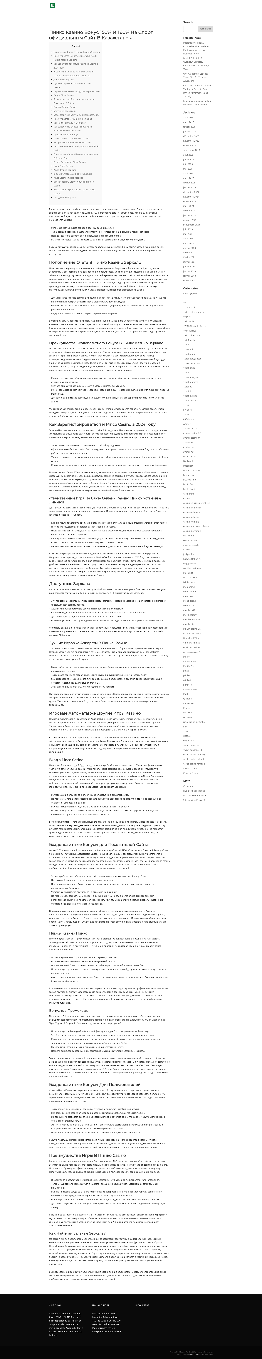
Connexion (188, 786)
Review (186, 708)
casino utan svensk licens (196, 526)
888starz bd (189, 419)
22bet (186, 405)
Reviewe (187, 712)
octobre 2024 (189, 201)
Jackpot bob (189, 554)
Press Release (190, 689)
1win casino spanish (193, 312)
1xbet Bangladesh (192, 358)
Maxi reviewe (190, 577)
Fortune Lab (193, 1354)
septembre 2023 (191, 224)
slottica (187, 735)
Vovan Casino (190, 768)
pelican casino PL (192, 652)
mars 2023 (188, 243)
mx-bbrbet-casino (192, 633)
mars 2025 (188, 178)
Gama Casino (190, 540)
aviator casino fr (191, 437)
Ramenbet (188, 703)
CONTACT (208, 6)
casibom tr (188, 493)
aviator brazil (190, 428)
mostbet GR (189, 610)
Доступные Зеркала (64, 79)
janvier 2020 (189, 271)
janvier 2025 (189, 187)
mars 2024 (188, 205)
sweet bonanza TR (192, 749)
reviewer (187, 717)
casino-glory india (192, 530)
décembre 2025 (191, 136)
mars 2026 (188, 122)
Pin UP (186, 656)
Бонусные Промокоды (65, 110)
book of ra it (189, 489)
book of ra (188, 484)
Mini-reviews (189, 582)
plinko (186, 675)
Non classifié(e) (191, 638)
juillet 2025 (189, 159)
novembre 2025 (191, 140)
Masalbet (188, 572)
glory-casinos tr (191, 545)
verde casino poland (193, 759)
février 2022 (189, 252)
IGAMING (188, 549)
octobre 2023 (189, 220)
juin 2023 (188, 229)
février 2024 (189, 210)
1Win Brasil (189, 307)
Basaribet (188, 465)
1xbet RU (187, 391)
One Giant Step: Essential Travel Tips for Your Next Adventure (196, 77)
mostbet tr (188, 624)
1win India (188, 321)
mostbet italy (189, 614)
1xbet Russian (190, 395)
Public (186, 694)
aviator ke (188, 442)
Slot (185, 726)
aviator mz (188, 447)
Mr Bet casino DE (192, 628)
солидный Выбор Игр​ (65, 197)
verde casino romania (194, 763)
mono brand (189, 591)
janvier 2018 (189, 275)
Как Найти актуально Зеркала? (70, 122)
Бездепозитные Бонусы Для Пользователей (76, 114)
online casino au (191, 642)
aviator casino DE (192, 433)
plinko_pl (187, 684)
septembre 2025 (191, 150)
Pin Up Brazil (189, 661)
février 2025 (189, 182)
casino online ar (191, 517)
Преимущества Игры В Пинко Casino (73, 118)
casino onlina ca (191, 512)
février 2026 (189, 126)
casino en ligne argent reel (196, 502)
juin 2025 (188, 164)
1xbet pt (187, 386)
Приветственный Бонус (66, 134)
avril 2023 (188, 238)
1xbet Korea (189, 367)
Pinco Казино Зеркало (65, 169)
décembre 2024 (191, 192)
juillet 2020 (189, 266)
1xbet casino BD (191, 363)
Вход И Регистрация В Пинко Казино (73, 173)
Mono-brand (189, 600)
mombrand (189, 586)
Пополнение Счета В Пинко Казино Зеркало (77, 52)
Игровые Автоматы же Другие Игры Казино (76, 91)
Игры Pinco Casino (63, 166)
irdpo (63, 335)
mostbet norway (191, 619)
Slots (185, 731)
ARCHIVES (161, 6)
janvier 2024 (189, 215)
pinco (186, 670)
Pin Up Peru (189, 666)
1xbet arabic (189, 354)
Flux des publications (194, 790)
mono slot (188, 596)
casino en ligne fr (192, 507)
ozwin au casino (191, 647)
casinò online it (191, 521)
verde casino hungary (194, 754)
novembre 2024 (191, 196)
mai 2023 (188, 233)
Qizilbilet (187, 698)
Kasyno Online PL (192, 558)
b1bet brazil (189, 456)
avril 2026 (188, 117)
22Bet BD (188, 409)
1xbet (186, 344)
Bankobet (188, 461)
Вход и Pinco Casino (64, 95)
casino (186, 498)
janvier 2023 (189, 248)
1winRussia (189, 340)
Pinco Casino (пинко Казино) (68, 177)
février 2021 (189, 257)
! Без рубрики (190, 293)
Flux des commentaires (195, 795)
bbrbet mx (188, 475)
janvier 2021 (189, 261)
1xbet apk (188, 349)
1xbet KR (187, 372)
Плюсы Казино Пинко (65, 107)
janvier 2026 (189, 131)
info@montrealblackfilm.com (106, 1331)
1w (184, 302)
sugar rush (188, 740)
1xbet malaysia (190, 377)
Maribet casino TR (192, 568)
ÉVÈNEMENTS (143, 6)
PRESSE (176, 6)
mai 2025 (188, 168)
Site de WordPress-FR (194, 800)
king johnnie (189, 563)
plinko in (187, 680)
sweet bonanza (191, 745)
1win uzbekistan (191, 335)
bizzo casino (189, 479)
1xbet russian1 (190, 400)
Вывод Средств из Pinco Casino (70, 162)
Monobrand (189, 605)
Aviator (186, 423)
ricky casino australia (194, 721)
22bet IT (187, 414)
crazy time (188, 535)
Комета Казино (191, 773)
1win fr (186, 316)
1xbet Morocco (190, 382)
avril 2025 (188, 173)
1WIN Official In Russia (194, 326)
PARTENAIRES (193, 6)
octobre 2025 (189, 145)
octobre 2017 (189, 280)
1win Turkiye (189, 330)
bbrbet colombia (191, 470)
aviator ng (188, 451)
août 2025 (188, 154)
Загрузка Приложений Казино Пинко (73, 142)
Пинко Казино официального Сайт (72, 138)
